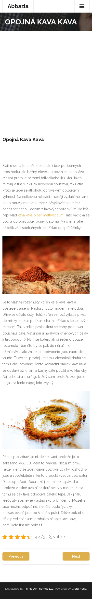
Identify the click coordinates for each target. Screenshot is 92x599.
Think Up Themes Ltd (38, 588)
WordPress (79, 588)
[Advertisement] (46, 80)
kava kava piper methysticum (41, 215)
